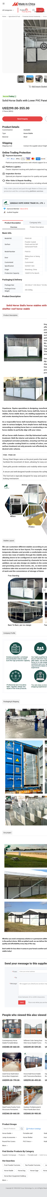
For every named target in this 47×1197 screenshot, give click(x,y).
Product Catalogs (34, 1129)
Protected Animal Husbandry (31, 16)
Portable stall (27, 1133)
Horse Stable (6, 1133)
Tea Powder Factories (32, 1165)
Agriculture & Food (14, 16)
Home (4, 16)
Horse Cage (34, 1170)
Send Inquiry (22, 119)
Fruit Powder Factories (12, 1165)
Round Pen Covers (8, 1141)
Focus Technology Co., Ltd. (29, 1188)
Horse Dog (21, 1170)
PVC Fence (27, 1141)
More (4, 1180)
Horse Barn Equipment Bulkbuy (15, 1176)
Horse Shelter (28, 1137)
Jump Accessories (8, 1137)
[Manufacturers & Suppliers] (23, 4)
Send (22, 1002)
